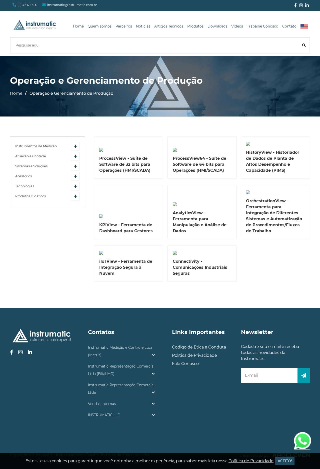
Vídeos (237, 26)
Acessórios (23, 176)
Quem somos (100, 26)
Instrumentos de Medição (36, 146)
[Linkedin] (307, 5)
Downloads (217, 26)
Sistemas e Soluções (31, 166)
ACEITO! (285, 461)
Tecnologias (24, 186)
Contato (289, 26)
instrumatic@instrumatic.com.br (72, 5)
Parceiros (124, 26)
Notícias (143, 26)
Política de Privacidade (194, 355)
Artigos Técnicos (168, 26)
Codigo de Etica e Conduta (199, 347)
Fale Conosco (185, 363)
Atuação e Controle (30, 156)
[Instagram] (301, 5)
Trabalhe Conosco (262, 26)
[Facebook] (295, 5)
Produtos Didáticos (30, 196)
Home (78, 26)
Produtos (195, 26)
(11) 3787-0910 (27, 5)
